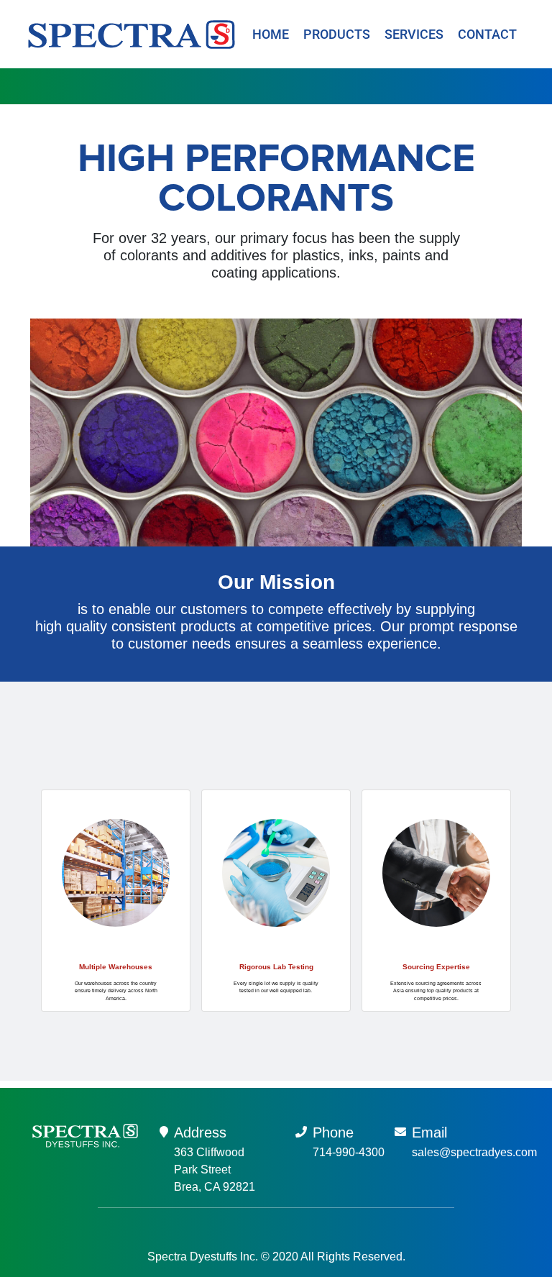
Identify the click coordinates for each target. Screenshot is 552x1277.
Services (414, 34)
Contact (487, 34)
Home (270, 34)
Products (336, 34)
